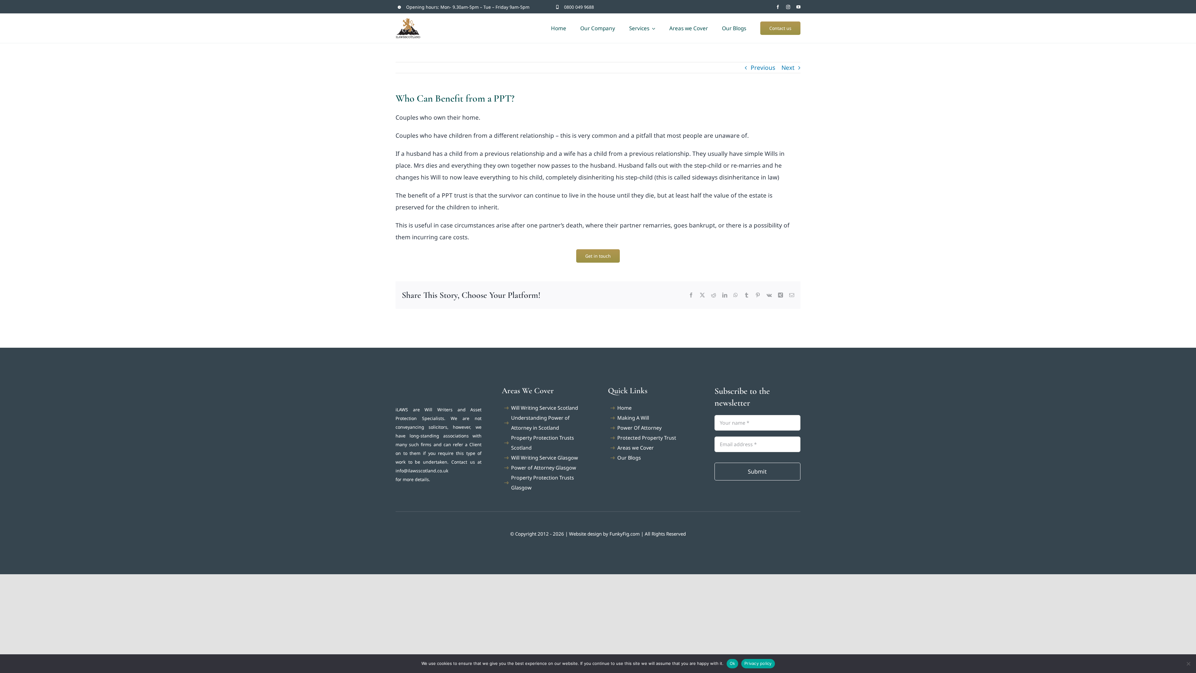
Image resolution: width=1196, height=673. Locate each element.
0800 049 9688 (579, 7)
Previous (763, 68)
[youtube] (798, 7)
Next (788, 68)
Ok (732, 663)
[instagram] (788, 7)
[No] (1188, 664)
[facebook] (778, 7)
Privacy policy (758, 663)
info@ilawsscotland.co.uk (422, 471)
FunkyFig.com (625, 534)
